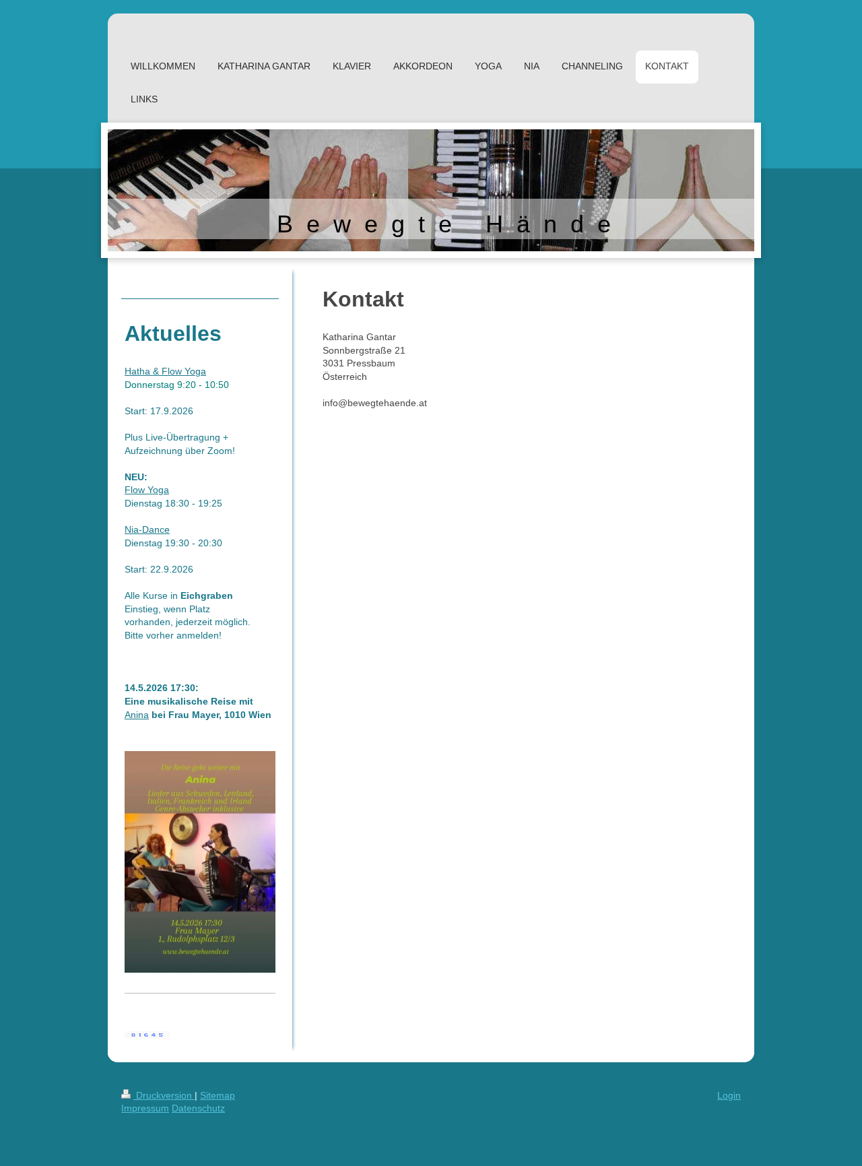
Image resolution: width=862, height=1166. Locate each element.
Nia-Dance (147, 529)
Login (729, 1095)
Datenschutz (198, 1108)
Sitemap (217, 1095)
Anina (137, 714)
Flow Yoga (147, 489)
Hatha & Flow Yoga (165, 371)
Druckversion (164, 1095)
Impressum (145, 1108)
